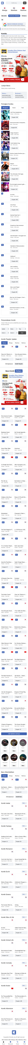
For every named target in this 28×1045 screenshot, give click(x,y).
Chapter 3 (4, 518)
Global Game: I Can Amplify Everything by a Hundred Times (7, 627)
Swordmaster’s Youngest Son (18, 235)
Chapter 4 (17, 567)
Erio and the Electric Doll (21, 708)
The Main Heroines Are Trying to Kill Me (7, 675)
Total (22, 107)
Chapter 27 (18, 632)
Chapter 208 (15, 240)
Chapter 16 (18, 583)
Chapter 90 (5, 697)
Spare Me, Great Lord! (7, 659)
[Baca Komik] (3, 3)
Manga (11, 343)
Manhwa (17, 343)
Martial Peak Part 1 (15, 215)
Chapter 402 (15, 261)
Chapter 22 (18, 978)
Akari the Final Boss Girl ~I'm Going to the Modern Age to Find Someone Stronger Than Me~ (7, 562)
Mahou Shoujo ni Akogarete (7, 882)
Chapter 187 (5, 583)
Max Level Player (14, 287)
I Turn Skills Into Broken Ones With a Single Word (21, 610)
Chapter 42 (18, 518)
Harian (14, 107)
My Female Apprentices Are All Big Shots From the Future (21, 432)
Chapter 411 (15, 148)
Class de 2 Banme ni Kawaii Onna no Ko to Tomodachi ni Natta (7, 354)
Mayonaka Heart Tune (6, 973)
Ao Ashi (12, 194)
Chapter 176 (14, 158)
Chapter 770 (5, 664)
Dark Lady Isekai (19, 545)
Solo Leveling (14, 266)
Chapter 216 (5, 486)
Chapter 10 (18, 713)
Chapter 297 (18, 550)
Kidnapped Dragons (20, 416)
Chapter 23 (18, 909)
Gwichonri (17, 448)
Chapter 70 (18, 697)
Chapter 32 (18, 932)
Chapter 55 (18, 818)
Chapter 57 (18, 421)
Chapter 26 (5, 550)
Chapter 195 (15, 251)
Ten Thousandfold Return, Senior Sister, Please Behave (7, 996)
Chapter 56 (18, 841)
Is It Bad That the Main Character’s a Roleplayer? (7, 708)
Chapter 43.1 (5, 359)
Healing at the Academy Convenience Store (7, 836)
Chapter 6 (18, 1024)
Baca (5, 751)
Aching (16, 905)
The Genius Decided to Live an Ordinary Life (21, 724)
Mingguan (5, 107)
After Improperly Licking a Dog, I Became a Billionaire (21, 464)
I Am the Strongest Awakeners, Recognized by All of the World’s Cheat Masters (7, 692)
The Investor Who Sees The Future (7, 905)
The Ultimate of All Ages (16, 174)
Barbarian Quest (5, 432)
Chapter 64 (5, 887)
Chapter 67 (5, 502)
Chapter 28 (5, 713)
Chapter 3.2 (19, 864)
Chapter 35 (5, 1001)
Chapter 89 (14, 292)
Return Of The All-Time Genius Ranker (21, 497)
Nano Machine (14, 277)
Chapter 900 (15, 137)
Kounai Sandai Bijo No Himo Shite (21, 859)
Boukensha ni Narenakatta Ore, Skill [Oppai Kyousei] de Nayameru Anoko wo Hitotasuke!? (21, 627)
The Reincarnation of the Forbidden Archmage (21, 996)
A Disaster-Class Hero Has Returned (7, 578)
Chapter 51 (5, 680)
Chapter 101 (5, 909)
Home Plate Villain (5, 448)
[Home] (3, 1042)
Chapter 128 (5, 978)
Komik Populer (19, 364)
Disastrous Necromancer (17, 225)
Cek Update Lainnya (14, 733)
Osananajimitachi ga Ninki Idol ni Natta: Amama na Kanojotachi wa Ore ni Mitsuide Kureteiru (21, 950)
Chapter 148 (19, 1001)
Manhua (24, 343)
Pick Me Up (4, 481)
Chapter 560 (15, 179)
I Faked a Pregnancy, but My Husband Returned (7, 724)
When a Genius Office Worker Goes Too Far (21, 836)
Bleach (12, 163)
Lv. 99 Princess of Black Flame (21, 529)
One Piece (13, 205)
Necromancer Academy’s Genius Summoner (7, 416)
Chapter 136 (14, 312)
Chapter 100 (5, 437)
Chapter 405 (18, 437)
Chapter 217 (5, 818)
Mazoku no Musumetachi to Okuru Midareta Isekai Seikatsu (21, 1019)
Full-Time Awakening (16, 112)
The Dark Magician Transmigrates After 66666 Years (7, 529)
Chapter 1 (17, 680)
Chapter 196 (5, 534)
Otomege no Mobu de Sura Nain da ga (21, 973)
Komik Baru (19, 796)
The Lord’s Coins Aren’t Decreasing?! (7, 813)
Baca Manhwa (19, 1039)
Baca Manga (12, 1039)
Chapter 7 (4, 469)
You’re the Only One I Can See (7, 859)
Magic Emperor (14, 133)
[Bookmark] (10, 1042)
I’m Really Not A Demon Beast (7, 464)
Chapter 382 (15, 199)
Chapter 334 (18, 469)
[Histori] (17, 1042)
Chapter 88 (14, 127)
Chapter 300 (15, 230)
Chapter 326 (15, 281)
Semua (4, 343)
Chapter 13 (18, 486)
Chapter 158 (15, 117)
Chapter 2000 (15, 220)
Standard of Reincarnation (17, 246)
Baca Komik (5, 1039)
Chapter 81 (5, 1024)
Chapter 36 (5, 729)
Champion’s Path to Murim (21, 513)
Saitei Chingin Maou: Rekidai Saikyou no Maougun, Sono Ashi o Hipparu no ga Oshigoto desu (21, 562)
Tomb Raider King (15, 143)
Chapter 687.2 (15, 168)
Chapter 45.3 (18, 648)
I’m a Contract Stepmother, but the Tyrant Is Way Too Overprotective (7, 545)
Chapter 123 (14, 189)
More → (24, 803)
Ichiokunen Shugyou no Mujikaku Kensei (21, 882)
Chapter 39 (18, 502)
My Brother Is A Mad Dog (21, 481)
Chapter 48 (18, 359)
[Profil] (24, 1042)
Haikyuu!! (12, 256)
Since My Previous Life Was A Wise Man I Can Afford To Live (7, 1019)
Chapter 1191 (15, 209)
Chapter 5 (18, 955)
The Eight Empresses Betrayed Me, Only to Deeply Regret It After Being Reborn (21, 659)
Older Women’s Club (6, 643)
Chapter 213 (5, 421)
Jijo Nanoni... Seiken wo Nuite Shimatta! (21, 675)
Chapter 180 (15, 271)
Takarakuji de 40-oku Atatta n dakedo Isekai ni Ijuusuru (21, 813)
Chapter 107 (14, 302)
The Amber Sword (5, 594)
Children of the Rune (6, 497)
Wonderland (4, 513)
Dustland (17, 578)
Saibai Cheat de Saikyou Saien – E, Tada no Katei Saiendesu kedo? (21, 927)
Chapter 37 (18, 664)
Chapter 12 (5, 648)
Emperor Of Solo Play (20, 692)
